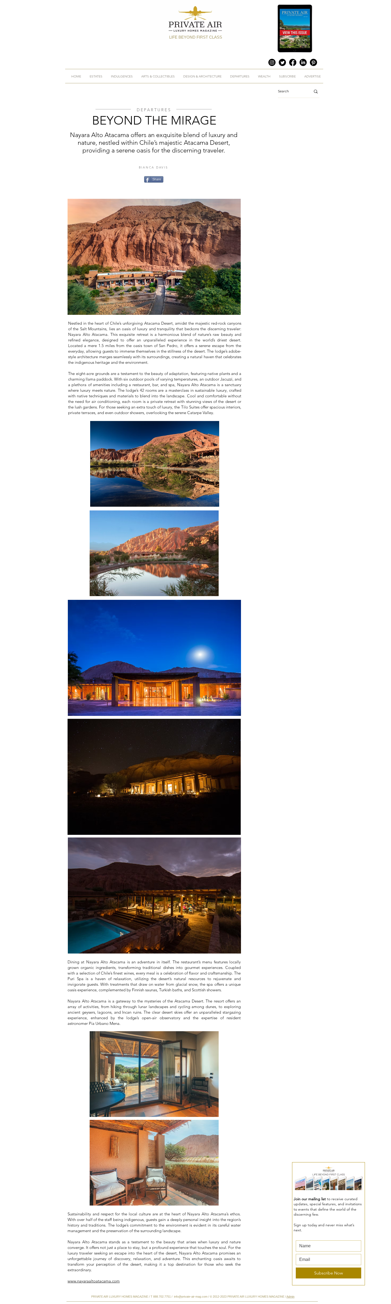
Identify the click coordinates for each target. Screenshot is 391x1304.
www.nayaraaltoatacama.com (94, 1281)
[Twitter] (282, 62)
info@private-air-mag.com (190, 1296)
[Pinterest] (313, 62)
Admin (290, 1296)
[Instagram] (272, 62)
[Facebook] (292, 62)
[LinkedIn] (303, 62)
